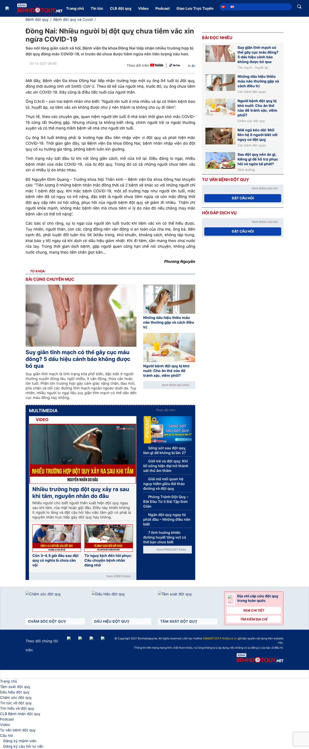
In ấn (191, 66)
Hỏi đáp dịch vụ (219, 212)
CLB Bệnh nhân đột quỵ (20, 713)
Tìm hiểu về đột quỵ (17, 708)
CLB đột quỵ (120, 8)
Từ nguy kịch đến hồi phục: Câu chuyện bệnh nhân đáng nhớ (108, 560)
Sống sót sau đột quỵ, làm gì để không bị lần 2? (164, 450)
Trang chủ (75, 8)
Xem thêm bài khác (176, 385)
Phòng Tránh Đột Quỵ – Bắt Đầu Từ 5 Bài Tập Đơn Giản (165, 502)
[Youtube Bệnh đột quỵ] (156, 66)
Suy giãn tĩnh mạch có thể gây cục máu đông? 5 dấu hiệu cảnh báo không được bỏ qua (78, 359)
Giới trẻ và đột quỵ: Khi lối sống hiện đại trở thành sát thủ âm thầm (165, 466)
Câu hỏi (6, 735)
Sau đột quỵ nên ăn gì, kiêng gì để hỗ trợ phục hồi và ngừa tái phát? (258, 159)
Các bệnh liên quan (252, 92)
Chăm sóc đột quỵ (251, 121)
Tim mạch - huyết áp (253, 67)
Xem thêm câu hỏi (265, 188)
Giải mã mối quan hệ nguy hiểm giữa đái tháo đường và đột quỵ (164, 484)
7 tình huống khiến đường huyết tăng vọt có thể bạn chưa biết (164, 537)
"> (160, 639)
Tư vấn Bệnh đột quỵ (225, 179)
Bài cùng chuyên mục (50, 279)
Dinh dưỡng (246, 170)
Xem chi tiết (253, 610)
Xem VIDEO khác (118, 576)
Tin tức (97, 8)
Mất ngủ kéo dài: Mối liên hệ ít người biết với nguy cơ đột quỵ (257, 135)
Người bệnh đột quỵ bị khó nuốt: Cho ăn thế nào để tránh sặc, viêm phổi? (166, 371)
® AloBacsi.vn (228, 638)
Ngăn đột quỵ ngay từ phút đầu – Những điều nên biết (166, 519)
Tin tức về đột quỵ (16, 703)
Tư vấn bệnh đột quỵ (18, 730)
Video (143, 8)
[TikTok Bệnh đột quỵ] (174, 66)
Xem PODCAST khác (171, 549)
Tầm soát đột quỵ (15, 686)
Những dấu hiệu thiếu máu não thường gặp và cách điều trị (168, 322)
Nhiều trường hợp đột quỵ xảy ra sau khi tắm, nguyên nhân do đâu (80, 492)
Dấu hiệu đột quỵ (14, 692)
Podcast (162, 8)
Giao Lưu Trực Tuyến (195, 8)
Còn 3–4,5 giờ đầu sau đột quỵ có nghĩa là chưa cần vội (55, 560)
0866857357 (211, 638)
